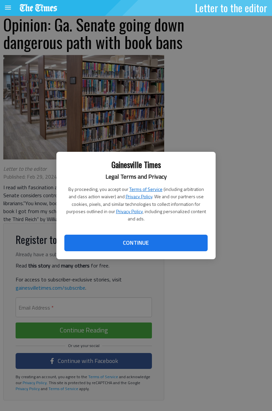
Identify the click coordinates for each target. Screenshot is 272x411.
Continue (136, 243)
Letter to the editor (231, 7)
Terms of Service (146, 189)
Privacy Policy (139, 196)
